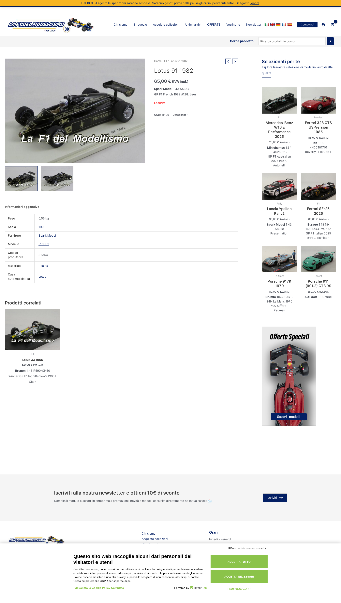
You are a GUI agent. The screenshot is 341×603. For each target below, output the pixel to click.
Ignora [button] (254, 3)
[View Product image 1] (21, 178)
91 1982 (43, 244)
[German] (279, 25)
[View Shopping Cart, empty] (332, 24)
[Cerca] (330, 41)
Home (158, 61)
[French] (284, 25)
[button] (307, 24)
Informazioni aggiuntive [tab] (22, 207)
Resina (43, 266)
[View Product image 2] (57, 178)
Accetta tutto (239, 561)
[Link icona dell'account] (323, 24)
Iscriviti (272, 497)
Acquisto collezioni (155, 539)
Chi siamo (149, 533)
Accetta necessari (239, 576)
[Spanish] (290, 25)
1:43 (41, 227)
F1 (165, 61)
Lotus (42, 276)
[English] (273, 25)
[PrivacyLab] (198, 588)
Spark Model (47, 235)
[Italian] (267, 25)
